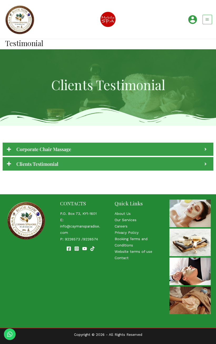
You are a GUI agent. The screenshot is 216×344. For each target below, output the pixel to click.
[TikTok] (92, 248)
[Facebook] (68, 248)
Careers (121, 226)
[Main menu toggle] (207, 19)
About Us (123, 213)
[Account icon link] (192, 19)
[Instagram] (76, 248)
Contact (122, 258)
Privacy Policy (127, 232)
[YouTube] (84, 248)
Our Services (125, 220)
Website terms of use (133, 251)
